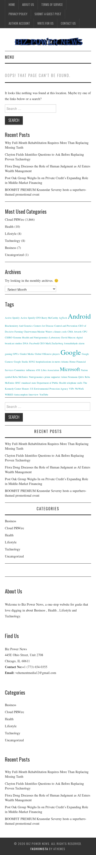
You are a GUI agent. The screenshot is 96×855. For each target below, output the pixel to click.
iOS (38, 370)
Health (9, 226)
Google (71, 352)
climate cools (60, 331)
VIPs (71, 388)
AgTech (63, 317)
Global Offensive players (47, 354)
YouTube (43, 394)
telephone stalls (74, 382)
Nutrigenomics (36, 377)
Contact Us (68, 23)
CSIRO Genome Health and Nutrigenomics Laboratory (32, 337)
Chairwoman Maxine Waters (38, 331)
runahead (26, 382)
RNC (18, 382)
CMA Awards (75, 331)
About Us (28, 4)
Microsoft (70, 369)
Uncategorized (14, 254)
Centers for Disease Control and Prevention (55, 325)
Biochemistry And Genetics (19, 325)
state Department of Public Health (48, 382)
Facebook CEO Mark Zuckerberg (46, 343)
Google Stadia (21, 361)
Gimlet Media (27, 354)
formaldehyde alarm (74, 343)
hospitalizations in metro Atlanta (52, 361)
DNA (25, 343)
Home (12, 4)
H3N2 (32, 361)
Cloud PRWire (14, 219)
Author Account (19, 23)
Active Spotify (12, 317)
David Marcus (68, 337)
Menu (9, 57)
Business (10, 247)
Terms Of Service (52, 4)
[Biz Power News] (48, 41)
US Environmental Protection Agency (49, 388)
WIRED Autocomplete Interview (21, 394)
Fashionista (39, 849)
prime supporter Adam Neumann (61, 377)
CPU (84, 331)
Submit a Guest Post (47, 14)
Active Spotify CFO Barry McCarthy (39, 317)
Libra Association (50, 370)
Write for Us (45, 23)
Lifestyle (11, 233)
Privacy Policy (18, 14)
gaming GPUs (12, 354)
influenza (30, 370)
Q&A (81, 377)
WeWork (79, 388)
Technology (12, 240)
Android (79, 316)
